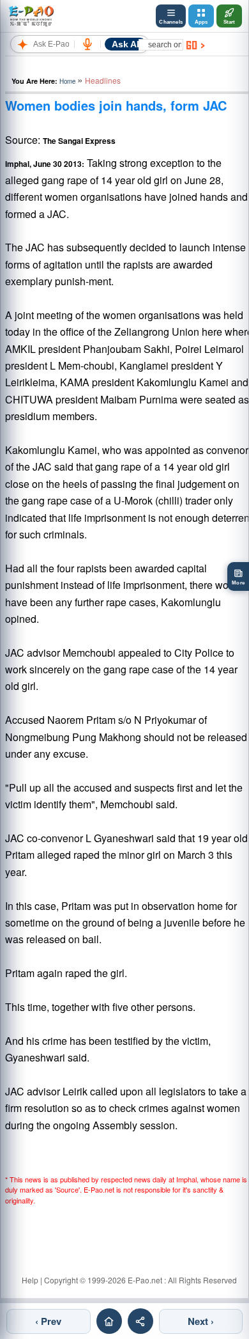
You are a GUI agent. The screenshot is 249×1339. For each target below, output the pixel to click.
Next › (201, 1321)
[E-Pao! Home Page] (31, 16)
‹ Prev (48, 1321)
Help (30, 1279)
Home (67, 81)
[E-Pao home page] (109, 1321)
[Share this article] (140, 1321)
